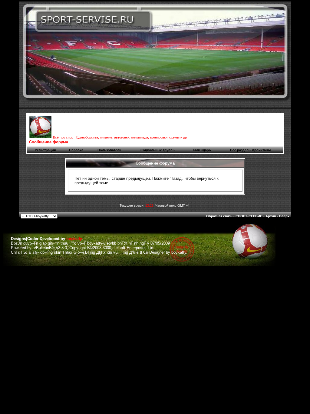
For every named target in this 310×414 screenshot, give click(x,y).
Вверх (284, 216)
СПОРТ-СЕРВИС (249, 216)
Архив (270, 216)
